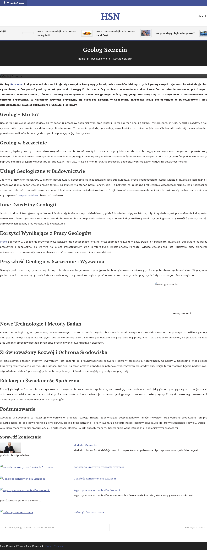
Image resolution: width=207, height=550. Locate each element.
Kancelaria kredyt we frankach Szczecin (99, 467)
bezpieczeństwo (28, 195)
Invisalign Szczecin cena (89, 512)
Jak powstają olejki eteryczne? (171, 33)
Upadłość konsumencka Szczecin (95, 478)
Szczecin (16, 84)
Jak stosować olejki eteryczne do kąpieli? (53, 33)
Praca (3, 241)
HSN (110, 16)
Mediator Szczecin (85, 445)
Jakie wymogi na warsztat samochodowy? (30, 527)
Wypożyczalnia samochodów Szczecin (97, 490)
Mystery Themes (54, 546)
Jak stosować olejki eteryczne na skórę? (112, 33)
